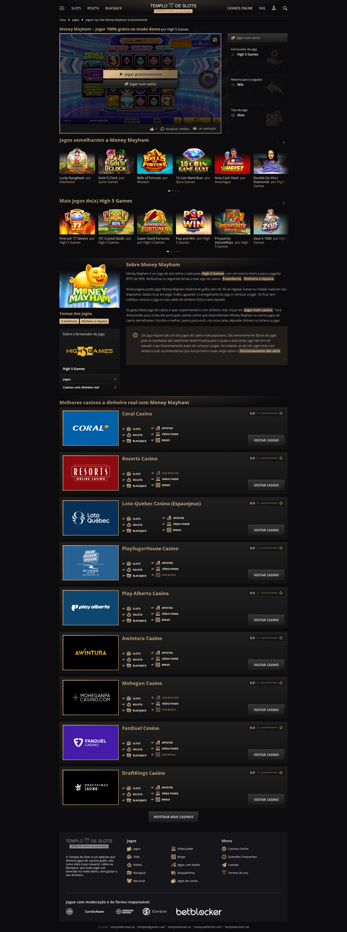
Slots (76, 8)
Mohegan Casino (142, 683)
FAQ (262, 8)
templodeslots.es (179, 927)
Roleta (93, 8)
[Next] (283, 142)
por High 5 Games (174, 29)
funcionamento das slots (260, 351)
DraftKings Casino (143, 773)
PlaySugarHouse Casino (150, 548)
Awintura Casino (142, 638)
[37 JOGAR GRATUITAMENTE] (271, 160)
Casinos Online (240, 8)
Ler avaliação (207, 128)
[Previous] (278, 142)
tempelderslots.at (123, 927)
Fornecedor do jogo (244, 49)
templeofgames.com (151, 927)
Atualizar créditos (178, 129)
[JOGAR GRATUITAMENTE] (77, 160)
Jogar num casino (248, 38)
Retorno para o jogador (246, 79)
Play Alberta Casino (145, 593)
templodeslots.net (237, 927)
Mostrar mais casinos (173, 817)
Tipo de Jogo (239, 110)
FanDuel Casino (140, 728)
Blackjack (113, 8)
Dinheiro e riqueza (259, 279)
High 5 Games (213, 273)
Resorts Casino (139, 458)
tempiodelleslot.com (208, 927)
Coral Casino (137, 413)
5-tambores (232, 279)
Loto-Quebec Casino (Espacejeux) (161, 503)
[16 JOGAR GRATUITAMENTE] (116, 160)
